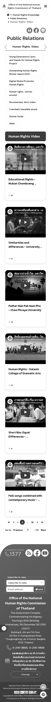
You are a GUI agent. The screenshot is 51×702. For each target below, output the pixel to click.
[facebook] (37, 553)
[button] (46, 47)
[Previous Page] (13, 522)
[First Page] (8, 522)
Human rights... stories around (20, 93)
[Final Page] (42, 522)
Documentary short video (22, 102)
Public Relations (18, 18)
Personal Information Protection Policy (19, 688)
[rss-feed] (29, 553)
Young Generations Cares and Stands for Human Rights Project (24, 60)
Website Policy (15, 685)
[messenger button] (43, 694)
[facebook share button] (36, 30)
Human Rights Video (25, 47)
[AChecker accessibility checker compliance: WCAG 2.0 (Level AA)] (24, 692)
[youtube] (45, 553)
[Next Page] (37, 522)
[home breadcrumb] (8, 14)
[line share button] (43, 30)
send (40, 589)
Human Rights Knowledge (26, 14)
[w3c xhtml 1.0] (33, 692)
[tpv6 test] (17, 692)
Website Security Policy (32, 685)
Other (12, 123)
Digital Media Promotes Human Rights (21, 82)
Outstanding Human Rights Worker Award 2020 (23, 72)
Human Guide (16, 116)
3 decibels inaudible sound (23, 109)
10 (32, 522)
